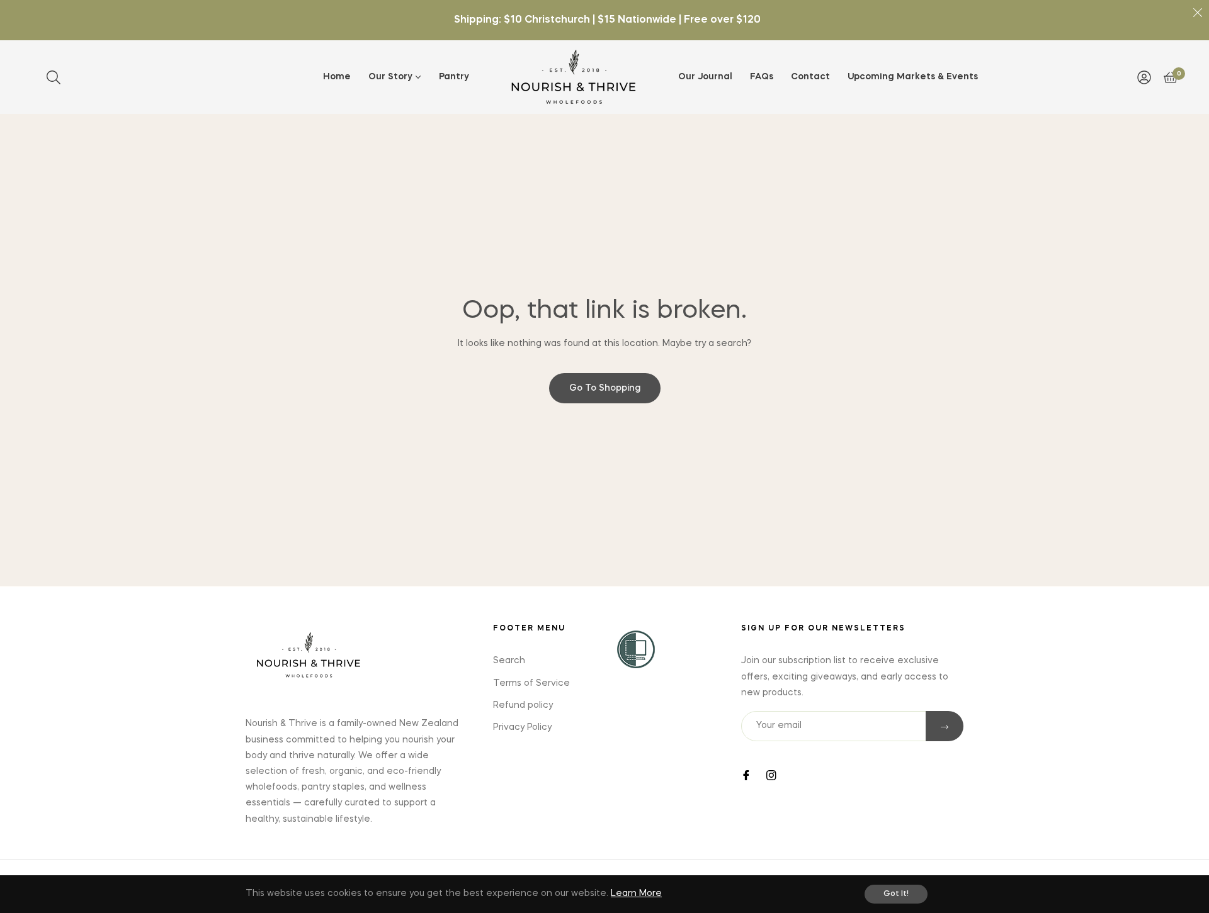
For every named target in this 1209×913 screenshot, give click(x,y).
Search (509, 660)
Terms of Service (531, 683)
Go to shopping (604, 388)
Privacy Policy (522, 727)
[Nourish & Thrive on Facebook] (746, 774)
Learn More (636, 893)
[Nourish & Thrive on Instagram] (771, 774)
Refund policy (523, 705)
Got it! (896, 894)
